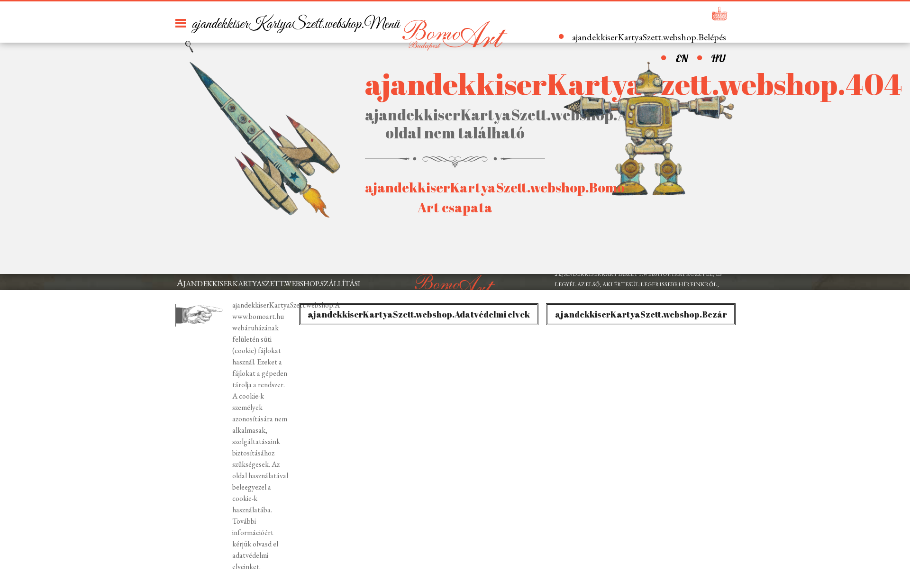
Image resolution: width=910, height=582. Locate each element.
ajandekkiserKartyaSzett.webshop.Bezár (641, 314)
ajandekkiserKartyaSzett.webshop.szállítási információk (268, 289)
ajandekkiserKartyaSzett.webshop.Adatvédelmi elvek (419, 314)
